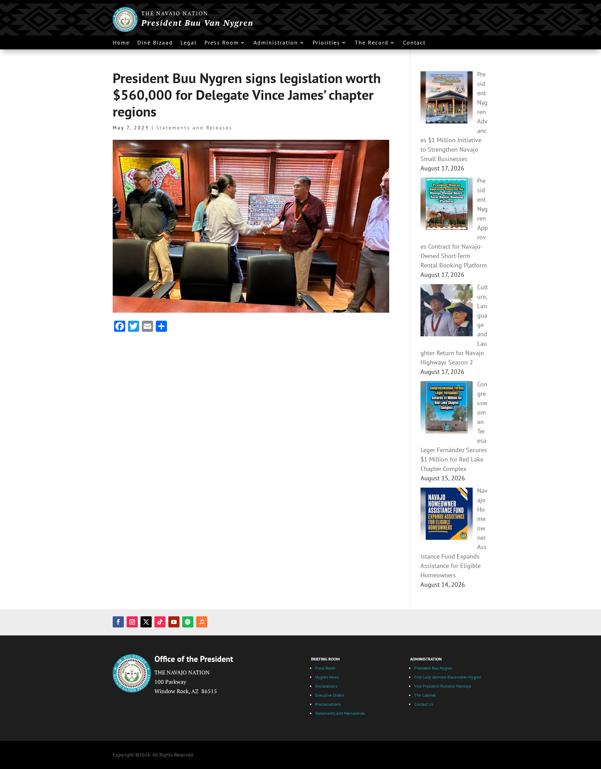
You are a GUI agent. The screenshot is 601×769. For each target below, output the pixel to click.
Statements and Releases (194, 128)
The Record (371, 43)
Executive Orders (329, 695)
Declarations (326, 686)
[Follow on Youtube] (173, 621)
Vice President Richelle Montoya (443, 686)
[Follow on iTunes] (201, 621)
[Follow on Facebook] (118, 621)
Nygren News (327, 677)
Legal (189, 43)
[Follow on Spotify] (187, 621)
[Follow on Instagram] (132, 621)
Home (121, 43)
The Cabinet (425, 695)
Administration (276, 43)
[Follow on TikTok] (160, 621)
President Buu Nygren (434, 668)
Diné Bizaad (155, 43)
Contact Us (424, 704)
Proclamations (327, 704)
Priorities (326, 43)
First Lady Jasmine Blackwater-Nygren (447, 677)
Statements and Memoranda (340, 713)
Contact (414, 43)
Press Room (222, 43)
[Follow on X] (146, 621)
